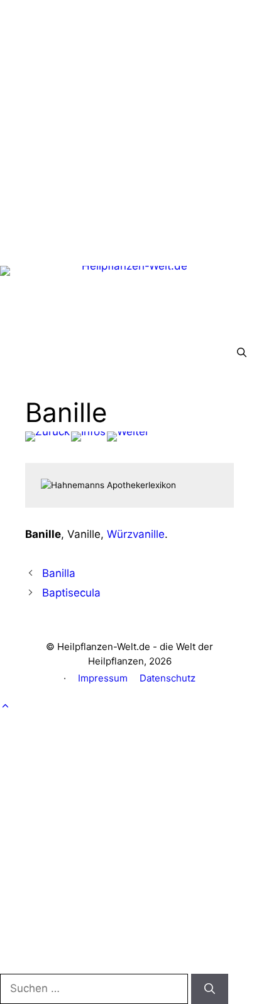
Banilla (58, 573)
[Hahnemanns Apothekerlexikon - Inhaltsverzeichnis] (88, 436)
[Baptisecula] (128, 436)
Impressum (103, 678)
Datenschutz (168, 678)
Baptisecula (71, 592)
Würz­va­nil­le (136, 534)
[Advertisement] (129, 130)
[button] (241, 353)
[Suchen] (209, 989)
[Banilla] (47, 436)
